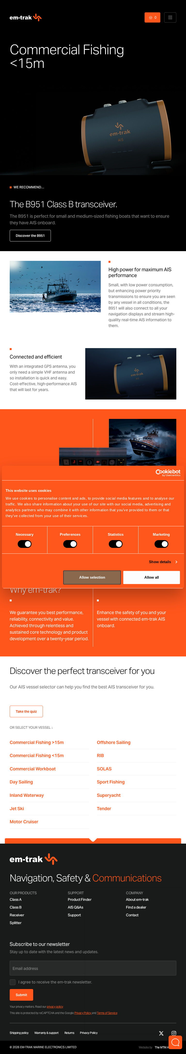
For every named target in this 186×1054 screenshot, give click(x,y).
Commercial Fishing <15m (37, 755)
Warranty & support (46, 1033)
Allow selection (92, 577)
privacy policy (55, 1006)
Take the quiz (26, 711)
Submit (21, 995)
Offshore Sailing (114, 742)
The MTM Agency (165, 1047)
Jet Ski (17, 808)
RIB (100, 755)
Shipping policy (19, 1033)
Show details (160, 562)
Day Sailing (21, 782)
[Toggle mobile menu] (170, 17)
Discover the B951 (30, 235)
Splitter (15, 922)
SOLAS (104, 769)
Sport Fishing (111, 782)
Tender (104, 808)
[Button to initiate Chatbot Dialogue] (175, 1042)
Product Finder (79, 899)
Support (74, 915)
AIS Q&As (75, 907)
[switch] (70, 544)
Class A (16, 899)
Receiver (17, 915)
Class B (16, 907)
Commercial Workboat (33, 769)
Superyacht (109, 795)
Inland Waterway (27, 795)
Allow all (151, 577)
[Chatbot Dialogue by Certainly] (133, 961)
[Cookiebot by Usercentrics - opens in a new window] (159, 473)
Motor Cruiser (24, 821)
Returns (69, 1033)
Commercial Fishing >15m (37, 742)
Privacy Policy (83, 1013)
